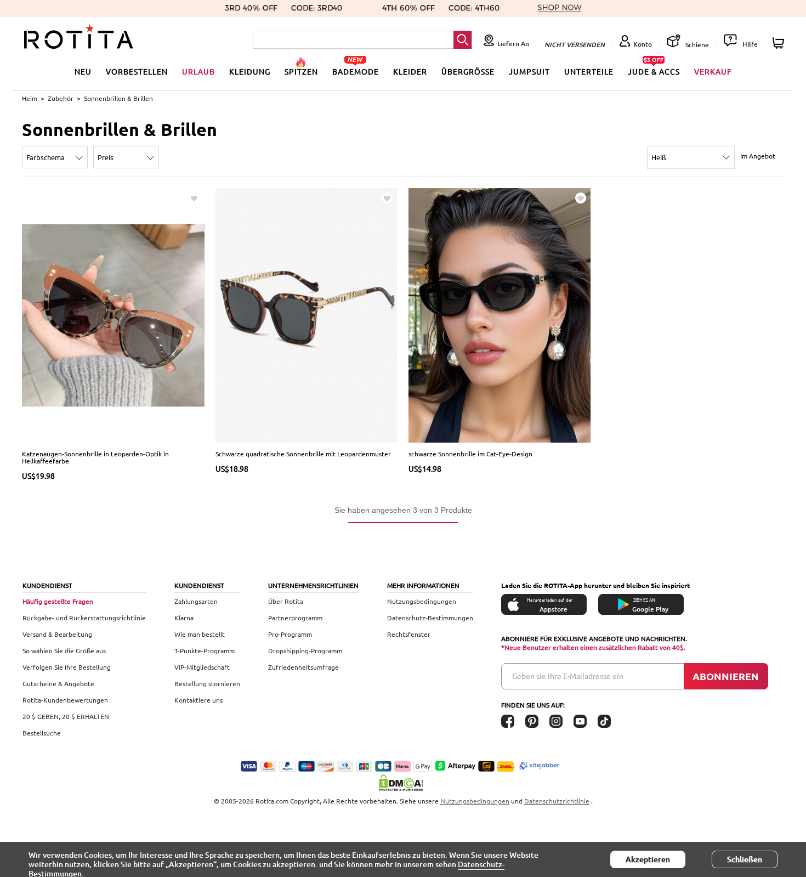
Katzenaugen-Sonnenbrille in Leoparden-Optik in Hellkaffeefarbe (95, 457)
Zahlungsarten (196, 601)
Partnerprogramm (295, 617)
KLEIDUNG (249, 71)
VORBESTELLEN (137, 71)
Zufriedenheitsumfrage (303, 667)
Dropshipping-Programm (305, 650)
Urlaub (198, 71)
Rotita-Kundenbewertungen (65, 699)
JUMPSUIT (529, 71)
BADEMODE (355, 71)
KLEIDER (410, 71)
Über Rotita (285, 601)
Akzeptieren (648, 859)
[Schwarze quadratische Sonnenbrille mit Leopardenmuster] (306, 314)
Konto (642, 44)
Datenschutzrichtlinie (556, 800)
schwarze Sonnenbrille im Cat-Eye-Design (470, 453)
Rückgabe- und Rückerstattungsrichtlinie (84, 617)
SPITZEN (301, 71)
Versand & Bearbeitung (57, 634)
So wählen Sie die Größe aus (64, 650)
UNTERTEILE (589, 71)
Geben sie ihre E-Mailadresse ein (567, 676)
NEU (83, 71)
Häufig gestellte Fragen (57, 601)
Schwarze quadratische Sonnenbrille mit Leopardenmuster (303, 453)
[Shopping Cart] (780, 43)
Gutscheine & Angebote (58, 683)
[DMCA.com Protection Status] (403, 782)
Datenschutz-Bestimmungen (430, 617)
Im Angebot (757, 155)
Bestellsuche (41, 732)
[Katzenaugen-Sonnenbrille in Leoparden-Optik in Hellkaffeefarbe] (113, 314)
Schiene (696, 44)
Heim (29, 98)
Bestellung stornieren (207, 683)
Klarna (184, 617)
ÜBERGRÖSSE (468, 71)
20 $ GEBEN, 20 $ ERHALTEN (65, 716)
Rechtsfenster (408, 634)
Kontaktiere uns (198, 699)
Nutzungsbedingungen (421, 601)
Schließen (744, 859)
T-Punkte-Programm (204, 650)
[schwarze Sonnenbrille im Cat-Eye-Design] (499, 314)
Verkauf (713, 71)
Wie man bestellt (199, 634)
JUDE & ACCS (654, 71)
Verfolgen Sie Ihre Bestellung (66, 667)
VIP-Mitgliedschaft (202, 667)
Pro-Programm (290, 634)
